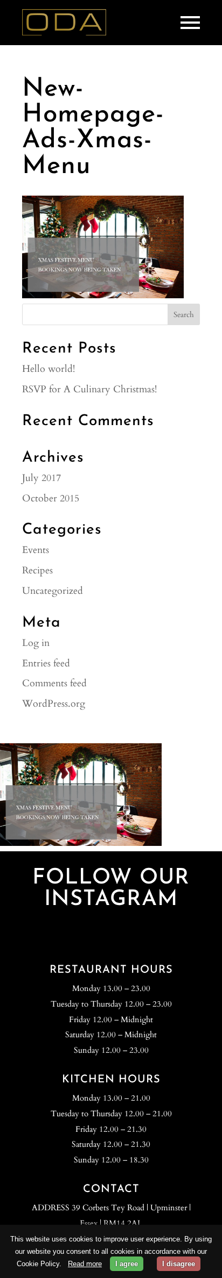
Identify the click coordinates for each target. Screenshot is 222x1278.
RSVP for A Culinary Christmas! (89, 389)
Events (35, 550)
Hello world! (48, 369)
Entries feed (46, 663)
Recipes (37, 570)
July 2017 (41, 478)
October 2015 (50, 498)
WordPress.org (53, 703)
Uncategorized (52, 591)
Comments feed (54, 683)
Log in (36, 643)
